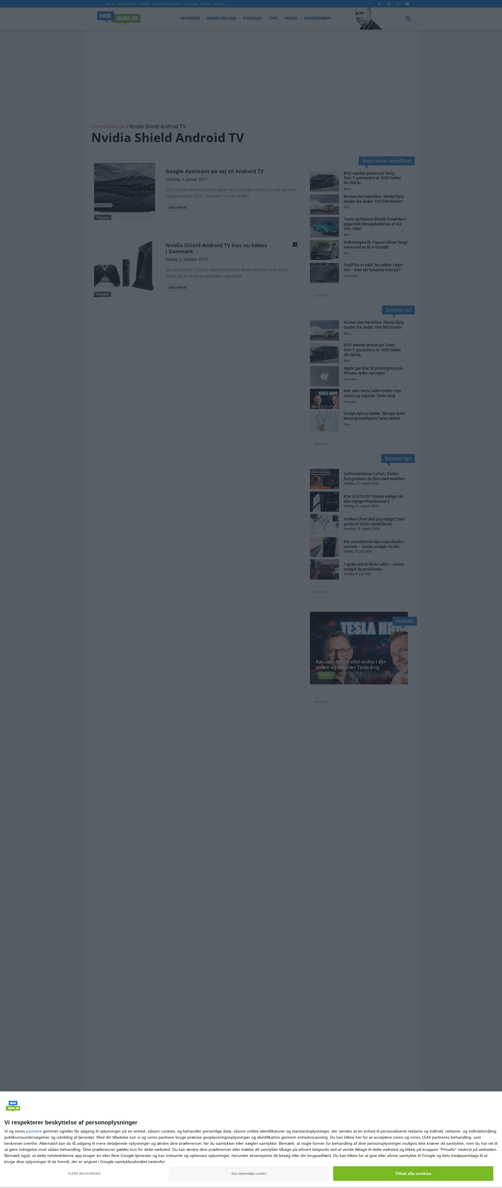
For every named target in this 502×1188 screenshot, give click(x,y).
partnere (34, 1131)
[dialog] (251, 1140)
